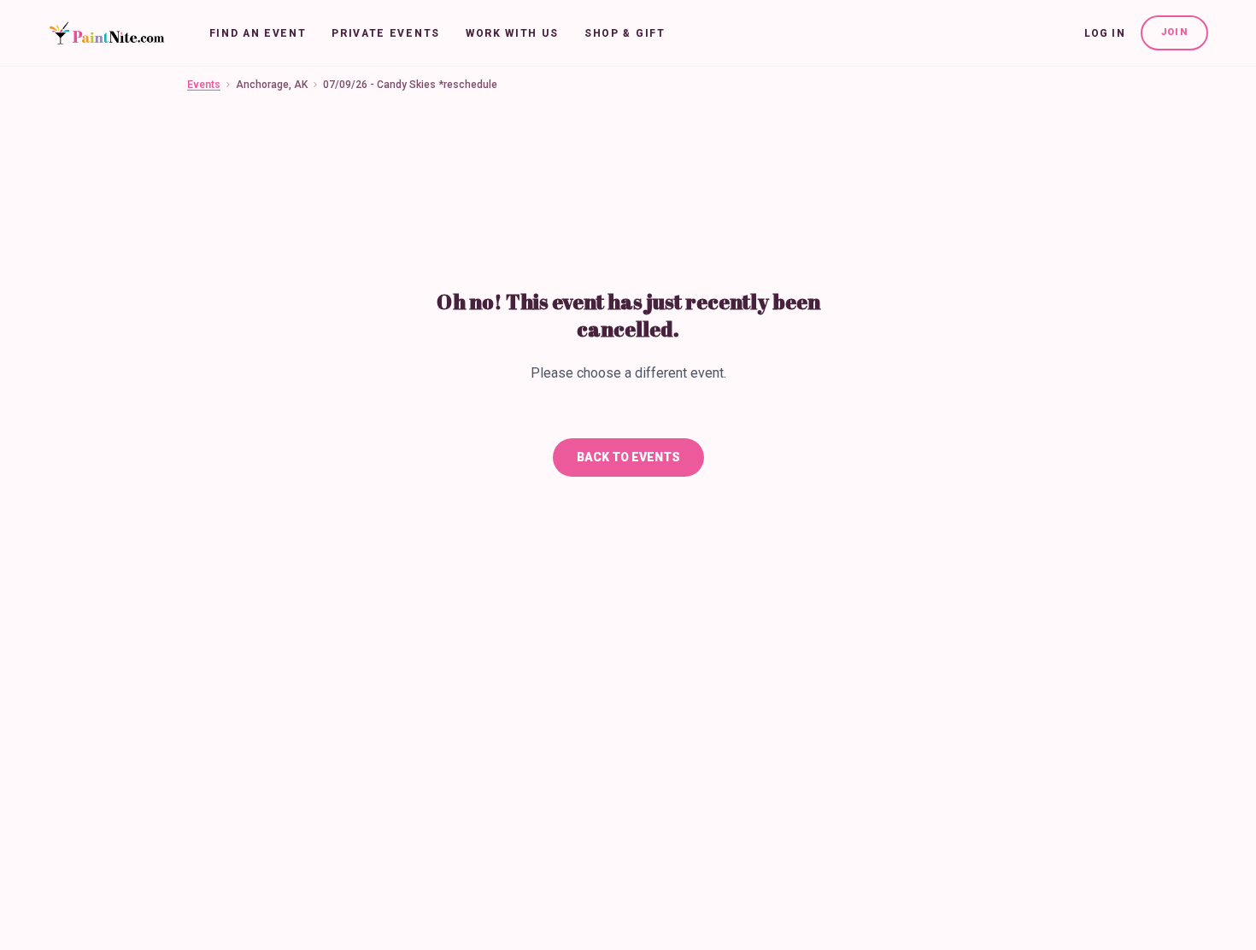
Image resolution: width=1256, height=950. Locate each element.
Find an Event (258, 33)
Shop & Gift (624, 33)
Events (203, 85)
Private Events (386, 33)
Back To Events (628, 457)
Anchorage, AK (272, 85)
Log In (1104, 33)
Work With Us (512, 33)
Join (1174, 32)
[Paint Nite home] (106, 33)
